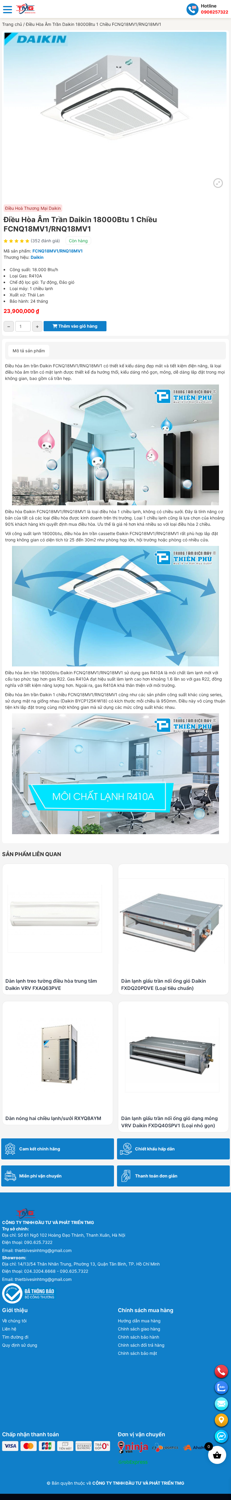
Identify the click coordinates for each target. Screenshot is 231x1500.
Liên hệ (9, 1328)
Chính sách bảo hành (138, 1336)
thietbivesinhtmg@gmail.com (43, 1250)
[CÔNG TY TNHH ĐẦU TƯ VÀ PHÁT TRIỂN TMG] (26, 8)
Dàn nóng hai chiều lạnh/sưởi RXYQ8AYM (53, 1118)
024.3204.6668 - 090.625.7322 (56, 1271)
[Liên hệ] (221, 1420)
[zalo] (221, 1387)
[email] (221, 1403)
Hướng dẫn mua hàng (139, 1320)
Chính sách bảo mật (137, 1353)
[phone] (221, 1371)
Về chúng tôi (14, 1320)
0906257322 (214, 11)
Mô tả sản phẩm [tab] (29, 350)
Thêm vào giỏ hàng (77, 326)
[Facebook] (221, 1436)
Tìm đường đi (15, 1336)
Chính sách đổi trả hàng (141, 1345)
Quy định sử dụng (19, 1345)
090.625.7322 (38, 1242)
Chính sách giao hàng (139, 1328)
